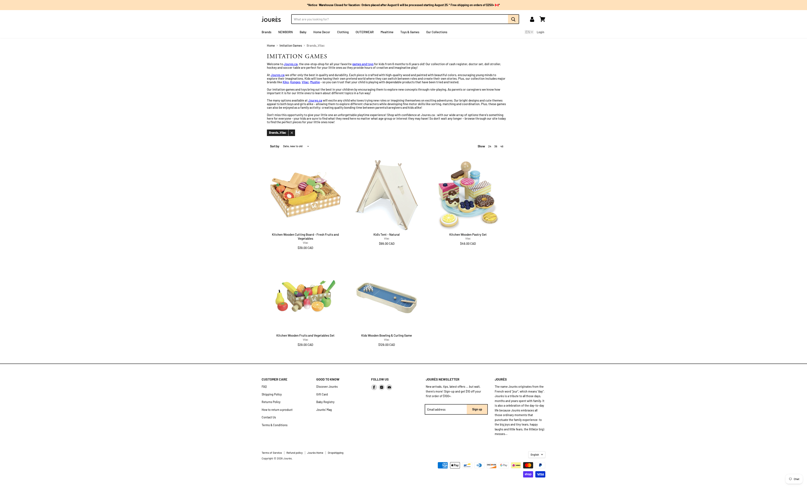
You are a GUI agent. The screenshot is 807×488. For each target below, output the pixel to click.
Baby (303, 32)
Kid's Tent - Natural (386, 234)
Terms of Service (272, 452)
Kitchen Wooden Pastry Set (468, 234)
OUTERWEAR (365, 32)
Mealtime (387, 32)
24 (489, 146)
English (535, 454)
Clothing (343, 32)
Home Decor (321, 32)
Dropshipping (335, 452)
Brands (266, 32)
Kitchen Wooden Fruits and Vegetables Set (305, 335)
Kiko (286, 82)
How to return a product (277, 409)
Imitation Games (291, 45)
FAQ (264, 386)
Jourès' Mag (324, 409)
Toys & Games (409, 32)
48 (501, 146)
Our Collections (436, 32)
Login (540, 32)
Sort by (274, 146)
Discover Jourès (327, 386)
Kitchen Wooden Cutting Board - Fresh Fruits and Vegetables (305, 237)
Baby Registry (325, 402)
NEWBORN (285, 32)
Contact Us (269, 417)
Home (271, 45)
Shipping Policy (272, 394)
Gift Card (322, 394)
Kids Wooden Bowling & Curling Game (386, 335)
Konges (295, 82)
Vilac (305, 82)
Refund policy (294, 452)
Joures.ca (291, 64)
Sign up (477, 409)
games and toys (362, 64)
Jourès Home (315, 452)
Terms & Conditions (274, 425)
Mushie (315, 82)
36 (495, 146)
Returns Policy (271, 402)
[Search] (513, 19)
